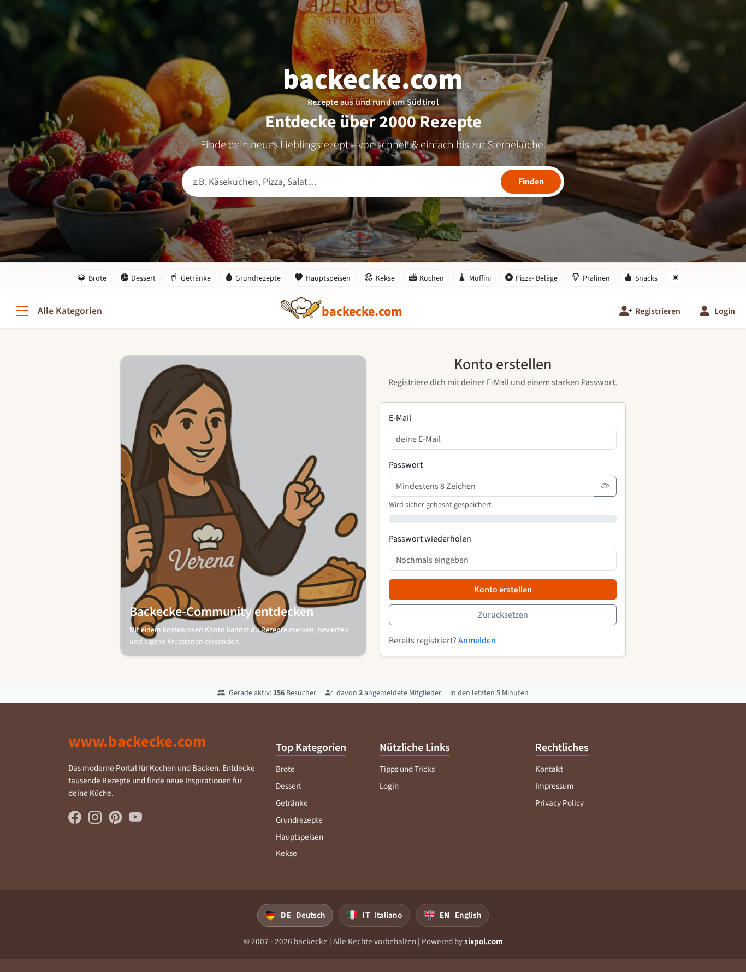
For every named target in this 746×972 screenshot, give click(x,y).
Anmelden (477, 640)
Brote (97, 278)
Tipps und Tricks (407, 769)
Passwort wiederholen (430, 538)
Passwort (406, 464)
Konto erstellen (503, 589)
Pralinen (596, 278)
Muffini (480, 278)
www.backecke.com (137, 741)
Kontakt (549, 769)
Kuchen (431, 278)
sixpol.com (483, 941)
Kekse (385, 278)
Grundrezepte (258, 278)
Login (389, 786)
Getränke (196, 278)
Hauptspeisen (328, 278)
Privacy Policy (559, 803)
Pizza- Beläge (537, 278)
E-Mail (400, 417)
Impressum (554, 786)
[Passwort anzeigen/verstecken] (605, 486)
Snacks (646, 278)
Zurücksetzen (503, 614)
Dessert (143, 278)
